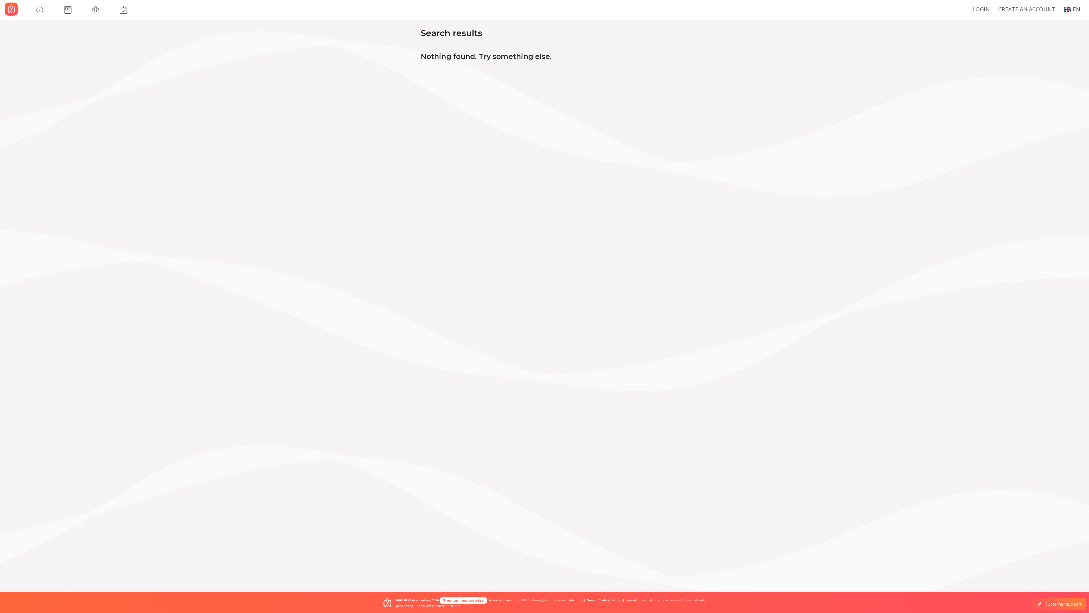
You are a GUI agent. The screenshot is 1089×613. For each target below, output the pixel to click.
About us (576, 600)
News (591, 600)
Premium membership (463, 600)
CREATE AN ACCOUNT (1026, 9)
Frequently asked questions (438, 606)
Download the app (502, 600)
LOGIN (981, 9)
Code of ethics (610, 600)
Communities (554, 600)
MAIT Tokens (530, 600)
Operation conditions (642, 600)
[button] (1074, 9)
